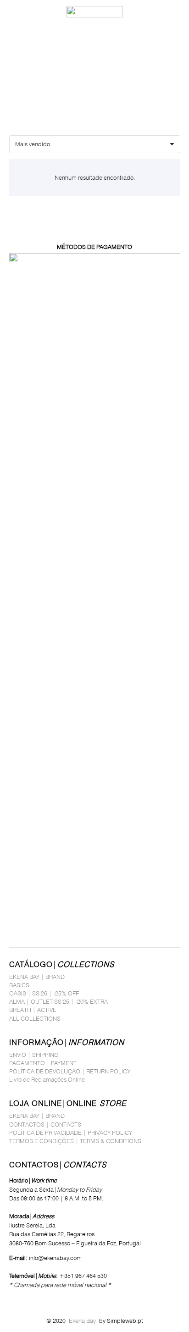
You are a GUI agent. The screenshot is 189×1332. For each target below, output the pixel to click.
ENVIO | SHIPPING (34, 1054)
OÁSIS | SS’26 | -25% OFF (44, 993)
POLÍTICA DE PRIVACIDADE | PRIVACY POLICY (70, 1132)
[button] (11, 11)
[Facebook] (12, 1299)
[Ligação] (158, 11)
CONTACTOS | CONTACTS (45, 1124)
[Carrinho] (177, 11)
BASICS (19, 985)
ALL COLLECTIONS (35, 1018)
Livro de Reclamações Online (47, 1079)
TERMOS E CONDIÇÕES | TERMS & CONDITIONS (75, 1140)
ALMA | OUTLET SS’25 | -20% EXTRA (58, 1001)
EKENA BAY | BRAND (37, 976)
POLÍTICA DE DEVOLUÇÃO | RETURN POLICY (69, 1071)
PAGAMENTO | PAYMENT (43, 1063)
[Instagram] (25, 1299)
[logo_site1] (94, 11)
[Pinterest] (37, 1299)
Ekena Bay (82, 1320)
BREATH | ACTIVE (32, 1009)
